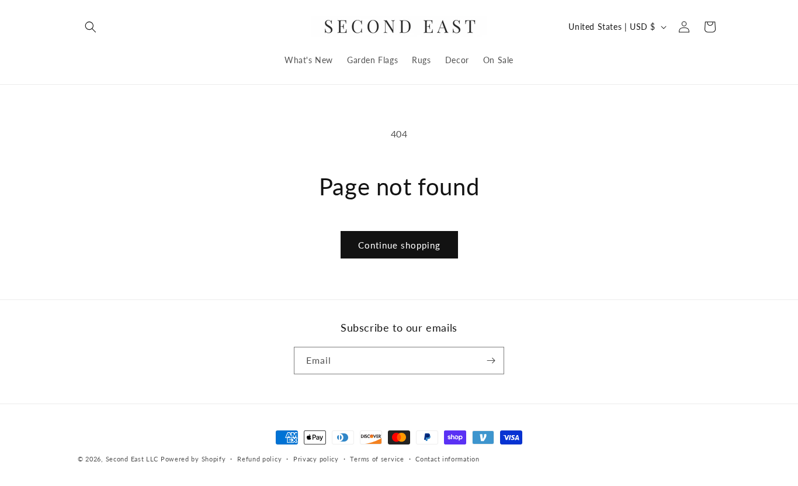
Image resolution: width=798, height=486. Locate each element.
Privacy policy (316, 459)
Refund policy (259, 459)
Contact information (447, 459)
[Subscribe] (491, 360)
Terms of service (377, 459)
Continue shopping (399, 245)
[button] (90, 27)
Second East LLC (132, 459)
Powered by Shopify (193, 459)
